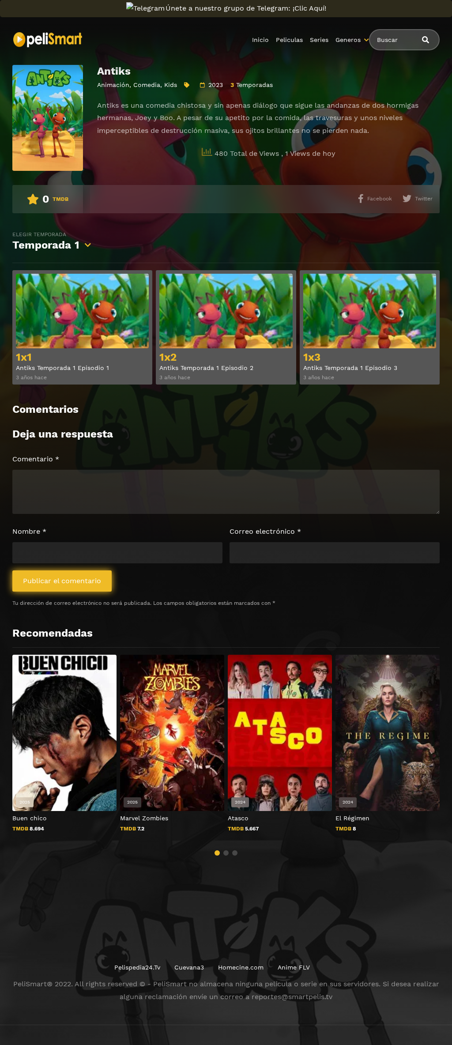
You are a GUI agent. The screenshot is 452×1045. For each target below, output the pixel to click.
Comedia (146, 84)
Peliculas (289, 39)
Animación (113, 84)
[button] (217, 853)
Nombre (29, 531)
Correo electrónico (265, 531)
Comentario (35, 459)
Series (319, 39)
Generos (348, 39)
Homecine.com (241, 967)
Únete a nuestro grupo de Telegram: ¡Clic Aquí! (246, 8)
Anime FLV (294, 967)
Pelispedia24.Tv (137, 967)
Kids (170, 84)
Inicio (260, 39)
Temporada (45, 241)
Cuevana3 (189, 967)
